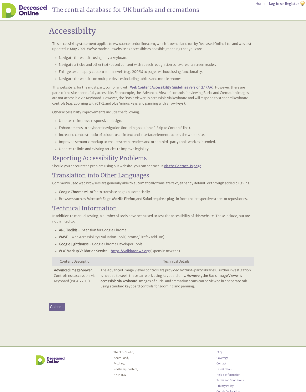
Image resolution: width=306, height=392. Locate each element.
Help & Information (228, 374)
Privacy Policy (225, 385)
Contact (221, 363)
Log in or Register (284, 3)
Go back (57, 307)
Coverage (222, 357)
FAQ (219, 352)
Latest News (223, 369)
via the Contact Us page (182, 166)
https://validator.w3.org (130, 251)
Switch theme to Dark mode (302, 3)
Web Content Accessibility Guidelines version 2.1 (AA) (171, 87)
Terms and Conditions (230, 380)
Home (260, 3)
